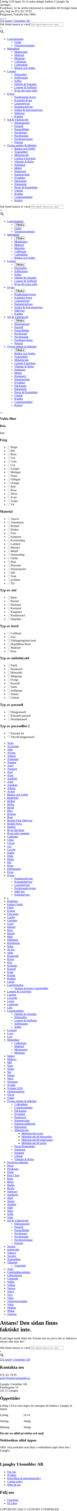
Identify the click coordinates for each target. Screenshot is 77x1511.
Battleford (12, 797)
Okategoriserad (15, 1091)
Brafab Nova (14, 823)
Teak (13, 576)
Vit (12, 504)
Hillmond (12, 939)
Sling (10, 1210)
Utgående (12, 1278)
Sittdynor (19, 113)
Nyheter (11, 1475)
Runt (13, 651)
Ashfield (12, 778)
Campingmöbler (23, 197)
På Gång (12, 1503)
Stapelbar (16, 619)
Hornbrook (13, 943)
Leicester (12, 997)
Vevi (9, 1294)
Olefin (14, 558)
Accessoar (13, 746)
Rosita (10, 1188)
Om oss (11, 1471)
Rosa (13, 490)
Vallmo (11, 1285)
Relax (10, 1181)
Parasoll (18, 126)
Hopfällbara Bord (21, 644)
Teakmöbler (21, 151)
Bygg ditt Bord (15, 830)
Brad (10, 817)
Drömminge (14, 868)
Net (9, 1072)
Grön (14, 461)
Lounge (11, 71)
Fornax (11, 910)
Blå (13, 450)
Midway (12, 1059)
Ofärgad (15, 479)
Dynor (11, 93)
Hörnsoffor (20, 74)
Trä (13, 583)
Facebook (12, 1500)
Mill (9, 1062)
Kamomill (12, 956)
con (9, 846)
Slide (10, 1207)
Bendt (10, 807)
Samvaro (12, 1191)
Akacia (15, 518)
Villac (10, 1297)
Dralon (15, 529)
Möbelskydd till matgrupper (37, 1139)
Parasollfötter (21, 129)
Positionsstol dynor (25, 97)
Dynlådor (19, 177)
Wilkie (11, 1310)
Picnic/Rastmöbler (24, 1146)
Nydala (11, 1085)
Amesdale (12, 759)
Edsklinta (12, 901)
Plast (13, 561)
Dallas (10, 852)
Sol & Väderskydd (17, 119)
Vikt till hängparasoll (22, 736)
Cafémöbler (21, 64)
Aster (10, 781)
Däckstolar (20, 180)
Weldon (11, 1307)
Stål (13, 572)
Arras (10, 775)
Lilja (9, 1007)
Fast (13, 636)
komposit (16, 536)
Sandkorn (12, 1194)
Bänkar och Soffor (24, 68)
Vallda (10, 1281)
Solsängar (19, 164)
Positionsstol (18, 615)
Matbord (19, 55)
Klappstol (16, 611)
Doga (10, 865)
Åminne (11, 762)
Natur (14, 475)
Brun (13, 454)
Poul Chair (13, 1175)
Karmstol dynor (23, 100)
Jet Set (11, 949)
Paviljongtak (21, 135)
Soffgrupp (16, 690)
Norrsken (12, 1081)
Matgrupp (16, 676)
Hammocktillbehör (24, 1123)
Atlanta (11, 788)
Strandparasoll (19, 719)
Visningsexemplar (24, 45)
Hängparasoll (21, 122)
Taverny (11, 1256)
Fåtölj (14, 665)
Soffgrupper (21, 77)
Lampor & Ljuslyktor (19, 991)
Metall (14, 551)
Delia (10, 855)
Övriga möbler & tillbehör (22, 145)
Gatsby (11, 917)
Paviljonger (20, 132)
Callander (12, 836)
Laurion (11, 994)
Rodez (11, 1185)
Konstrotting (18, 540)
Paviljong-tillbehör (17, 1162)
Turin (10, 1268)
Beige (14, 447)
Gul (13, 465)
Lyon (10, 1033)
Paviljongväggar (23, 139)
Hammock (20, 171)
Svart (14, 497)
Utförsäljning (14, 1275)
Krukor (18, 200)
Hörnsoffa (16, 672)
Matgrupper (21, 51)
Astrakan (12, 785)
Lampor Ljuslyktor (25, 158)
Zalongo (12, 1314)
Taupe (14, 500)
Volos (10, 1304)
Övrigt (14, 679)
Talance (11, 1252)
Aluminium (17, 522)
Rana (10, 1178)
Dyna (10, 872)
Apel (10, 772)
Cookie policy (15, 1481)
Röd (13, 486)
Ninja (10, 1078)
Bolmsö (11, 814)
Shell (10, 1197)
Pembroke (13, 1168)
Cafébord (16, 633)
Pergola (18, 142)
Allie (10, 749)
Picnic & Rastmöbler (26, 187)
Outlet (17, 42)
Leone (10, 1001)
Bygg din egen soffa (25, 90)
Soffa (14, 686)
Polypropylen (18, 569)
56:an (10, 743)
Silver (14, 493)
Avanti (11, 791)
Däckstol (16, 604)
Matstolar (19, 58)
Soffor (17, 80)
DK (9, 862)
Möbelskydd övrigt (32, 1133)
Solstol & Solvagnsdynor (28, 109)
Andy (10, 765)
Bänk (14, 597)
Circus (11, 843)
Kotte (10, 972)
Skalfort (11, 1204)
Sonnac (11, 1246)
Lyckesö (12, 1030)
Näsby (11, 1068)
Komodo (12, 965)
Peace (10, 1165)
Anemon (12, 768)
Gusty (10, 923)
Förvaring (12, 914)
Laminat (15, 543)
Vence (10, 1291)
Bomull (15, 526)
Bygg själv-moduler (18, 833)
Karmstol (16, 608)
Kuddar (18, 116)
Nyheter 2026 (15, 1088)
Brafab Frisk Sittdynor (19, 820)
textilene (15, 579)
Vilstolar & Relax (24, 161)
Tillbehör (12, 1262)
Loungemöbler (15, 1010)
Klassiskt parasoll (20, 715)
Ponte (10, 1172)
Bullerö (11, 826)
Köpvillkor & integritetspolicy (24, 1478)
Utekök (18, 190)
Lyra (9, 1036)
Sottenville (13, 1249)
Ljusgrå (15, 468)
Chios (10, 839)
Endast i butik (15, 904)
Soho (10, 1217)
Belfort (11, 801)
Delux (10, 859)
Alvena (11, 752)
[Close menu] (1, 18)
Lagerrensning (15, 39)
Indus (10, 946)
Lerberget (12, 1004)
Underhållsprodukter (18, 1272)
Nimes (11, 1075)
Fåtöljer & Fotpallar (25, 84)
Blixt (10, 810)
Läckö (10, 981)
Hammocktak (22, 174)
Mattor (18, 168)
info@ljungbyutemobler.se (15, 1378)
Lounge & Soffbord (25, 87)
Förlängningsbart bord (23, 640)
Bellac (10, 804)
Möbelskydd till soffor (34, 1143)
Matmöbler (13, 48)
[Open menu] (5, 18)
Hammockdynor (23, 106)
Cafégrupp (20, 61)
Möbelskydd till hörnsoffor (36, 1136)
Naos (10, 1065)
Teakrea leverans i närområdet (31, 988)
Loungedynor (22, 103)
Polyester (16, 565)
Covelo (11, 849)
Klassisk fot (17, 733)
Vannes (11, 1288)
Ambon (11, 755)
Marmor (15, 547)
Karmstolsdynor (23, 881)
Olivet (10, 1094)
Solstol (14, 694)
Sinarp (11, 1201)
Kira (9, 962)
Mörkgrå (16, 472)
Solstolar (19, 1152)
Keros (10, 959)
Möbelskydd (21, 155)
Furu (13, 533)
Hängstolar (20, 184)
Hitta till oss (14, 1484)
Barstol (15, 601)
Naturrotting (18, 554)
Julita (10, 952)
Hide (10, 936)
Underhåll (20, 1265)
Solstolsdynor (22, 894)
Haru (10, 930)
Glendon (12, 920)
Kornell (11, 968)
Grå (13, 457)
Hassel (11, 933)
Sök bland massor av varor (15, 24)
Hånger (11, 926)
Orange (15, 482)
